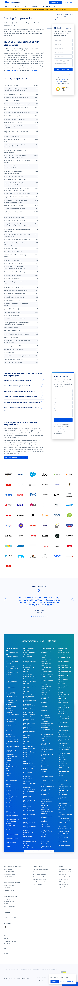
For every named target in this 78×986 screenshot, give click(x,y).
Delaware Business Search (40, 872)
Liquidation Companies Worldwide (47, 681)
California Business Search (40, 869)
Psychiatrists (61, 655)
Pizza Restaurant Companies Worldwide (47, 831)
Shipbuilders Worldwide (64, 716)
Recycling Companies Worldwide (64, 676)
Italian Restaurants (28, 847)
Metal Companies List (46, 729)
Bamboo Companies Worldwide (11, 681)
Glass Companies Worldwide (28, 769)
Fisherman (26, 737)
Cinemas (8, 775)
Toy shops (61, 784)
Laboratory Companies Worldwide (47, 651)
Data (16, 6)
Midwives (43, 732)
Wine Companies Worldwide (63, 842)
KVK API (6, 951)
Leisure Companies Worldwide (46, 668)
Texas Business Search (39, 874)
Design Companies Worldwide (28, 649)
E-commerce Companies (30, 679)
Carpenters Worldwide (12, 741)
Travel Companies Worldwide (63, 797)
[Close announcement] (76, 10)
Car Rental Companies (12, 739)
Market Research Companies (45, 705)
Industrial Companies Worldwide (29, 823)
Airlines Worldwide (11, 659)
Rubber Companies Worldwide (63, 695)
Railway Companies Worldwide (63, 662)
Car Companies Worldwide (10, 731)
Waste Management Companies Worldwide (64, 819)
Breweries (8, 717)
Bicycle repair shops (11, 700)
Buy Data (45, 6)
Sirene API (6, 948)
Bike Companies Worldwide (10, 703)
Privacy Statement (41, 977)
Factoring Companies (29, 714)
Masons (43, 713)
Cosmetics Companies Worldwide (12, 816)
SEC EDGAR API (8, 943)
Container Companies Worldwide (12, 805)
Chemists (8, 760)
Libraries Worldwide (46, 671)
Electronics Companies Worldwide (29, 686)
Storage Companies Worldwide (63, 750)
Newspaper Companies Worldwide (47, 754)
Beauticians (9, 690)
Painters (43, 784)
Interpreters (26, 839)
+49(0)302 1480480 (9, 890)
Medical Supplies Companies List (45, 726)
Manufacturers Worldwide (45, 701)
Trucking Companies (64, 801)
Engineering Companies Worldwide (29, 701)
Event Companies (28, 712)
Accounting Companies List (12, 649)
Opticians (43, 771)
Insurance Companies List (29, 833)
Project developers (63, 652)
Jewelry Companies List (47, 648)
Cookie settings (41, 981)
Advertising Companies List (12, 653)
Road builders (62, 690)
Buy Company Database (64, 869)
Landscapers (44, 655)
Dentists (8, 846)
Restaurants (61, 683)
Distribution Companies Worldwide (29, 668)
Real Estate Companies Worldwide (64, 668)
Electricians (26, 683)
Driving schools (27, 674)
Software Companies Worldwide (64, 733)
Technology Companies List (64, 768)
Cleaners (8, 778)
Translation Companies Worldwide (64, 787)
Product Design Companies (62, 649)
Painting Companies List (47, 786)
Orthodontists (44, 774)
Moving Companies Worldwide (46, 737)
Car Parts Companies (11, 736)
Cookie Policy (59, 81)
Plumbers (43, 836)
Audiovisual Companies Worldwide (12, 669)
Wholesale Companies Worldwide (64, 834)
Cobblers (8, 784)
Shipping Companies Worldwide (64, 719)
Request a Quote (62, 887)
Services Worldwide (63, 713)
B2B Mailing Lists (63, 882)
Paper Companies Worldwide (45, 789)
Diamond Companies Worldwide (29, 653)
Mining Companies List (47, 734)
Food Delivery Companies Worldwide (29, 751)
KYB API (6, 953)
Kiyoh (67, 87)
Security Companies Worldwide (63, 710)
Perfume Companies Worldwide (46, 802)
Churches (8, 773)
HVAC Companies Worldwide (28, 807)
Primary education (46, 844)
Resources (35, 6)
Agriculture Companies (12, 656)
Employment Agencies (29, 694)
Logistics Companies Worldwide (46, 691)
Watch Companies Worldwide (63, 823)
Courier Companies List (12, 819)
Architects (8, 663)
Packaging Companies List (47, 781)
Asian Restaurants (11, 666)
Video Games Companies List (65, 815)
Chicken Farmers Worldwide (10, 763)
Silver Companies (63, 730)
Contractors (9, 809)
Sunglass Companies (64, 753)
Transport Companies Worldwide (64, 791)
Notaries (43, 758)
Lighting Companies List (47, 674)
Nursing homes (45, 763)
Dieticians (26, 659)
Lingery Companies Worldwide (46, 677)
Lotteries (43, 694)
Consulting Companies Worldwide (12, 797)
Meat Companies (45, 715)
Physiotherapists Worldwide (45, 827)
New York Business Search (40, 882)
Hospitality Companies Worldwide (29, 800)
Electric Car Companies (29, 681)
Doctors (25, 671)
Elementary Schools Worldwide (28, 690)
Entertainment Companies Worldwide (29, 704)
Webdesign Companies (64, 828)
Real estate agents (63, 665)
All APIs (6, 938)
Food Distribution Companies (28, 755)
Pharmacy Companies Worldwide (47, 816)
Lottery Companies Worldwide (46, 697)
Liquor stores (44, 684)
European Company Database (66, 877)
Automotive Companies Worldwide (12, 673)
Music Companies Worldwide (46, 743)
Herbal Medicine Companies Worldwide (29, 788)
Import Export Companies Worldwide (29, 819)
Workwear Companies (64, 845)
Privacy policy (64, 79)
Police (42, 839)
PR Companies (45, 841)
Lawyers (43, 657)
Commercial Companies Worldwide (12, 789)
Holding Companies (28, 791)
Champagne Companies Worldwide (12, 746)
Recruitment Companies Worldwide (64, 672)
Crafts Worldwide (10, 825)
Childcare (8, 771)
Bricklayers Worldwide (12, 719)
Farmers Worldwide (28, 717)
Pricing (56, 6)
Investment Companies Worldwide (29, 844)
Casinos (8, 744)
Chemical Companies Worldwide (11, 757)
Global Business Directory (65, 872)
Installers (25, 830)
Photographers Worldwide (45, 820)
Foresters (26, 759)
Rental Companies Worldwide (63, 680)
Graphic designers (28, 776)
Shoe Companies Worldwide (63, 723)
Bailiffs (7, 676)
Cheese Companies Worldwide (11, 750)
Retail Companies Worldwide (63, 686)
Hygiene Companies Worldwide (28, 811)
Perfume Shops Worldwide (45, 806)
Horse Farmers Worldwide (27, 796)
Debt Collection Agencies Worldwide (13, 835)
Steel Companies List (64, 743)
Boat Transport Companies (10, 711)
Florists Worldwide (28, 746)
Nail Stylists (44, 747)
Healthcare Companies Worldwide (29, 784)
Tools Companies (63, 778)
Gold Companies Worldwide (27, 773)
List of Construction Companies (46, 687)
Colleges (8, 786)
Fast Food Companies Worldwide (29, 724)
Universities (61, 809)
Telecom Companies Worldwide (63, 772)
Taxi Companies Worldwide (62, 760)
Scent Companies (63, 705)
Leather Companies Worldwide (46, 664)
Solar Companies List (64, 736)
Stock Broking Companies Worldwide (64, 746)
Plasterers (43, 834)
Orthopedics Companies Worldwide (47, 777)
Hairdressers (26, 781)
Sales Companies (63, 702)
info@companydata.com (10, 874)
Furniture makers (28, 763)
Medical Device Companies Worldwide (47, 722)
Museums (43, 740)
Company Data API (63, 884)
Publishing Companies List (64, 658)
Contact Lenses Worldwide (10, 801)
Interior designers (28, 836)
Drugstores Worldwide (29, 676)
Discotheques (27, 665)
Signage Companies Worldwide (63, 727)
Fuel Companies (27, 761)
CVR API (6, 946)
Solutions (7, 6)
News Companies (45, 751)
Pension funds (45, 799)
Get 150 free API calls (60, 9)
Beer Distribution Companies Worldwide (12, 693)
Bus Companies (10, 721)
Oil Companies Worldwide (45, 766)
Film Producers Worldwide (27, 728)
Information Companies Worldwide (29, 827)
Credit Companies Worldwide (11, 828)
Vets (59, 812)
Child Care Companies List (12, 767)
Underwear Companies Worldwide (64, 806)
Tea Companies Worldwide (62, 764)
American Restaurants (12, 661)
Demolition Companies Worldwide (12, 839)
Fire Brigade (26, 735)
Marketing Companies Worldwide (47, 709)
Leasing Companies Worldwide (46, 660)
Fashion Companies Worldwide (28, 720)
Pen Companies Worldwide (45, 793)
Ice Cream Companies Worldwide (29, 815)
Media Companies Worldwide (46, 718)
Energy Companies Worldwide (28, 697)
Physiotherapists (45, 824)
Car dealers (9, 734)
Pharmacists (44, 813)
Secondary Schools (63, 707)
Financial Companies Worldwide (29, 732)
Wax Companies (62, 826)
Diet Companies (27, 656)
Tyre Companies (62, 803)
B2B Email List (62, 874)
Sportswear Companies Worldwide (64, 739)
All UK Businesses (63, 879)
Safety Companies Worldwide (63, 699)
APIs (25, 6)
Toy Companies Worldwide (62, 781)
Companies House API (10, 941)
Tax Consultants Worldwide (62, 756)
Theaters (60, 775)
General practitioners (29, 766)
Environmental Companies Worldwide (29, 709)
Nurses (43, 760)
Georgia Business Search (40, 877)
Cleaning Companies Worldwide (11, 781)
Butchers (8, 728)
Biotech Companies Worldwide (11, 707)
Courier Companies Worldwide (11, 822)
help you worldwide (12, 70)
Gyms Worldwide (27, 778)
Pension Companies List (47, 797)
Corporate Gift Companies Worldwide (12, 812)
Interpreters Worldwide (29, 841)
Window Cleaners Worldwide (63, 838)
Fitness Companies (28, 744)
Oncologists (44, 769)
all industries (34, 70)
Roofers (60, 692)
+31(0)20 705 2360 (9, 876)
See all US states (37, 884)
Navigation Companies (47, 749)
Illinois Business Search (39, 879)
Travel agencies (62, 794)
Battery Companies (11, 687)
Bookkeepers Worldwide (12, 714)
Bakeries (8, 679)
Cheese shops (10, 754)
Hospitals (25, 804)
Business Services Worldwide (11, 724)
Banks (7, 685)
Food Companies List (29, 748)
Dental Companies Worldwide (11, 843)
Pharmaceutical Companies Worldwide (47, 810)
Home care (26, 794)
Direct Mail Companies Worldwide (29, 662)
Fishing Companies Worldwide (28, 740)
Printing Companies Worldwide (46, 847)
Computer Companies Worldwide (12, 793)
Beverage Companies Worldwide (11, 697)
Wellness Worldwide (63, 831)
